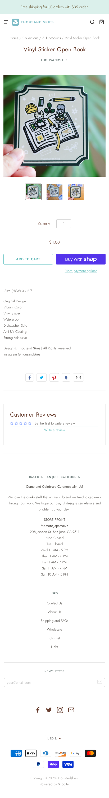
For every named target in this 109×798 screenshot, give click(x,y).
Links (54, 646)
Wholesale (54, 629)
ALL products (51, 37)
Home (14, 37)
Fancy (66, 377)
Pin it (54, 377)
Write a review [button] (54, 429)
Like (29, 377)
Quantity (44, 223)
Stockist (54, 638)
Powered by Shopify (54, 784)
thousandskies (54, 60)
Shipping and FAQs (54, 620)
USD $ (52, 738)
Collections (30, 37)
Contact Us (54, 603)
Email (78, 377)
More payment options (81, 270)
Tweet (42, 377)
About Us (54, 611)
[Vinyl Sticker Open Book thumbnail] (33, 192)
